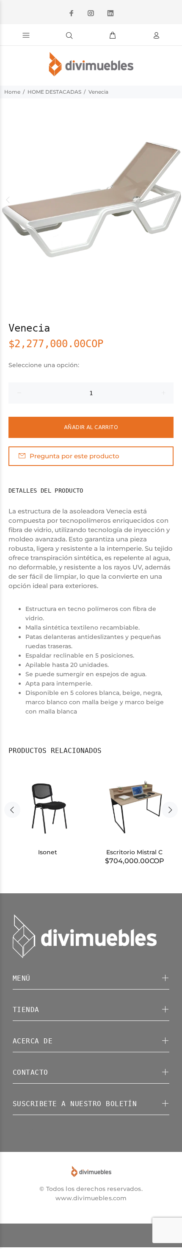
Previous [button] (8, 200)
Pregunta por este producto (74, 456)
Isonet (47, 852)
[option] (91, 199)
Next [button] (174, 200)
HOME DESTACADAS (54, 92)
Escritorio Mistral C (134, 852)
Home (12, 92)
